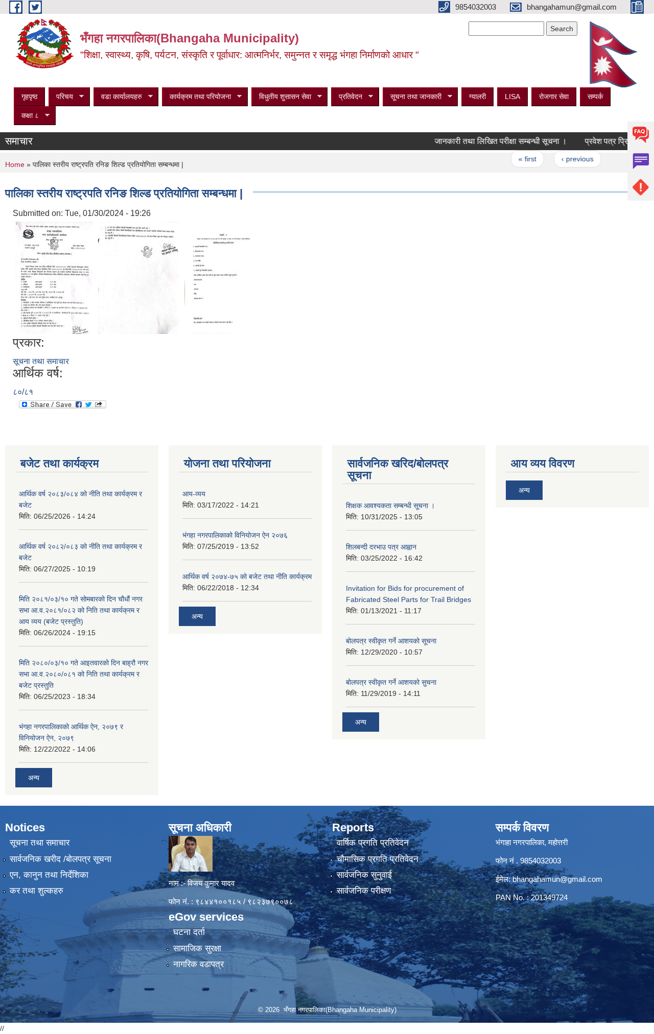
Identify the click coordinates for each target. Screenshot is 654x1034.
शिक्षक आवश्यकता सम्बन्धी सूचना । (390, 505)
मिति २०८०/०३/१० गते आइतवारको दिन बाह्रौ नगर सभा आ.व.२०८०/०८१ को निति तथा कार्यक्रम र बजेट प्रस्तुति (83, 674)
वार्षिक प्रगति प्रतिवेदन (373, 843)
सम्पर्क (595, 96)
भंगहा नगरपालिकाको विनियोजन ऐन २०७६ (235, 535)
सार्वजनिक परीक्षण (364, 891)
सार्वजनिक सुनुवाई (364, 875)
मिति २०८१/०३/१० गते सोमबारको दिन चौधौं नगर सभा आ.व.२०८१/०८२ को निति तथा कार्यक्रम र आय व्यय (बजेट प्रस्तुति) (81, 610)
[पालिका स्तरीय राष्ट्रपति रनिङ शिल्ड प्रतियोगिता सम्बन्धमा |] (54, 277)
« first (510, 159)
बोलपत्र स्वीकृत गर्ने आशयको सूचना (391, 641)
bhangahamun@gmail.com (557, 879)
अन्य (33, 778)
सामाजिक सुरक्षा (197, 948)
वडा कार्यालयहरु (118, 96)
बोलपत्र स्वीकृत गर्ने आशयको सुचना (391, 682)
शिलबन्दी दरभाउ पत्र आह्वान (381, 547)
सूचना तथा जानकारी (412, 96)
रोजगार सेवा (554, 96)
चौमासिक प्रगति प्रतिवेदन (377, 859)
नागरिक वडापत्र (198, 964)
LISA (512, 96)
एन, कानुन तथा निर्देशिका (49, 875)
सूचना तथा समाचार (41, 361)
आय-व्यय (193, 494)
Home (15, 164)
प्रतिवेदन (346, 96)
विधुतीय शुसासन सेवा (281, 96)
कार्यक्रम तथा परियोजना (196, 96)
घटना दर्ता (189, 932)
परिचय (61, 96)
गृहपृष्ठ (29, 96)
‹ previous (560, 159)
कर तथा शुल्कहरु (36, 891)
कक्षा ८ (26, 115)
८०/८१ (23, 392)
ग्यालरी (477, 96)
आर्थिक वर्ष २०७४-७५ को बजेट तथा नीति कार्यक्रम (247, 576)
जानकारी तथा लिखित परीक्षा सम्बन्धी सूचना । (483, 141)
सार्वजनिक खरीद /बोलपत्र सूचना (60, 859)
